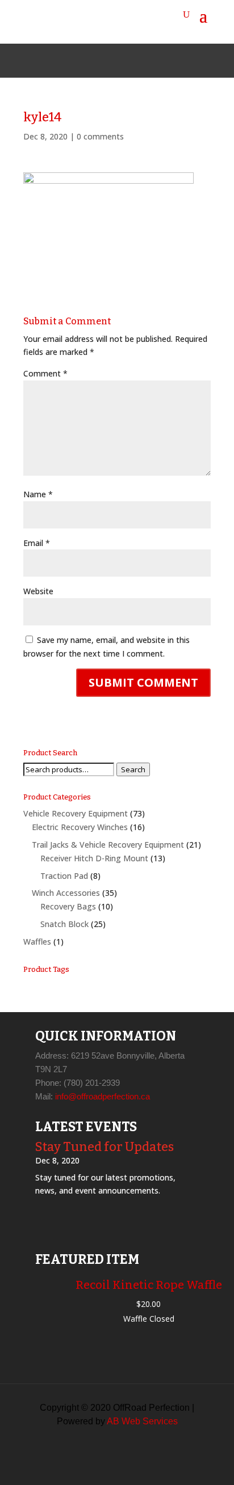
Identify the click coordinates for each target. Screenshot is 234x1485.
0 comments (100, 136)
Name (38, 494)
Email (36, 543)
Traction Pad (64, 875)
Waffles (37, 941)
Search (133, 769)
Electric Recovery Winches (80, 827)
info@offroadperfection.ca (102, 1096)
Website (38, 591)
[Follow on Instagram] (117, 60)
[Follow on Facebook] (89, 60)
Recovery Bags (68, 906)
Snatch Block (64, 924)
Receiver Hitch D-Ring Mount (94, 858)
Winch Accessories (66, 892)
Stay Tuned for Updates (104, 1146)
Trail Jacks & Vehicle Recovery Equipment (108, 844)
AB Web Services (142, 1421)
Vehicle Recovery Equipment (75, 813)
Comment (45, 373)
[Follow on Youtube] (144, 60)
